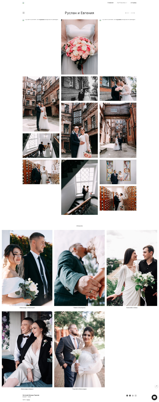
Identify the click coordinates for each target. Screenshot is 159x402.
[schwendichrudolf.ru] (34, 3)
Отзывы (133, 3)
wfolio (28, 399)
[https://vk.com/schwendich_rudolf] (127, 396)
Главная (110, 3)
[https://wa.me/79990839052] (133, 396)
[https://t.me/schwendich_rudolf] (130, 396)
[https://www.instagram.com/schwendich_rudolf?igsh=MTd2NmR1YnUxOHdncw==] (135, 396)
